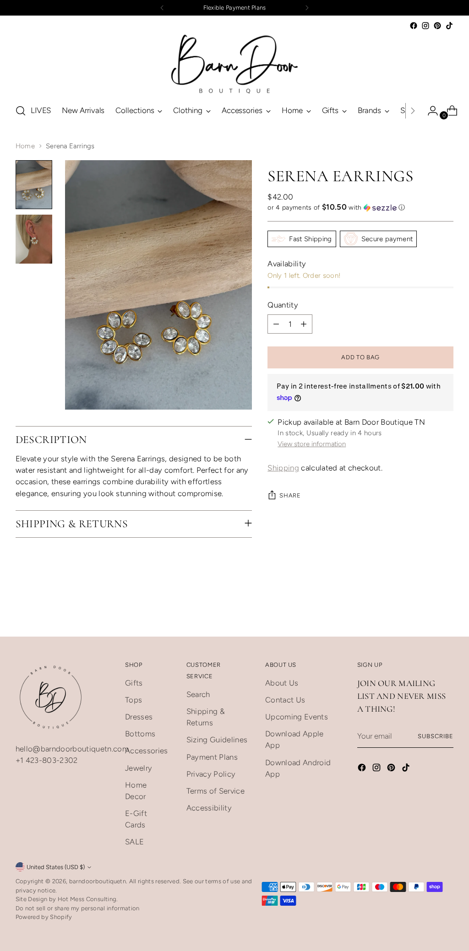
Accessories (146, 750)
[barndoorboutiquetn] (234, 63)
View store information (312, 444)
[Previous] (162, 8)
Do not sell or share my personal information (78, 908)
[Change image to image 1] (34, 184)
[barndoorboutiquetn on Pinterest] (437, 26)
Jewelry (138, 768)
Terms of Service (215, 790)
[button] (360, 207)
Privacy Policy (211, 773)
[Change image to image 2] (34, 239)
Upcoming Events (296, 716)
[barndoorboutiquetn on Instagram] (425, 26)
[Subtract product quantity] (276, 324)
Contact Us (285, 699)
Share (289, 495)
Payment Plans (212, 757)
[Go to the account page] (429, 111)
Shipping (283, 467)
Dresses (139, 716)
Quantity (282, 304)
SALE (134, 841)
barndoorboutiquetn (97, 881)
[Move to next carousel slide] (445, 619)
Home (25, 146)
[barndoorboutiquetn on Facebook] (413, 26)
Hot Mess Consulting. (88, 899)
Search (198, 694)
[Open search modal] (20, 111)
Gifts (134, 682)
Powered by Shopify (44, 916)
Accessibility (209, 807)
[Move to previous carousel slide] (424, 619)
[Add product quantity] (303, 324)
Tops (133, 699)
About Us (282, 682)
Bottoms (140, 733)
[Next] (307, 8)
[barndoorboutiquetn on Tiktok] (449, 26)
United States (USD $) (56, 867)
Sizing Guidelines (217, 739)
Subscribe (435, 736)
